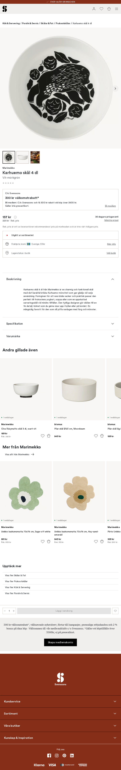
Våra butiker (12, 725)
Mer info (111, 244)
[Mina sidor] (94, 9)
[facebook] (49, 755)
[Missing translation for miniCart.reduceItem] (5, 611)
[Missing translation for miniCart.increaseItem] (14, 611)
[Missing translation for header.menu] (116, 9)
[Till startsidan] (5, 9)
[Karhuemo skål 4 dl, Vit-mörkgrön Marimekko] (60, 88)
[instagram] (57, 755)
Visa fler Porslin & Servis (17, 593)
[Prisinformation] (15, 217)
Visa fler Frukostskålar (16, 581)
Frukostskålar (63, 23)
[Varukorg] (109, 9)
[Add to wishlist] (42, 436)
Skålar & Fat (47, 23)
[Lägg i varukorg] (49, 436)
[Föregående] (6, 88)
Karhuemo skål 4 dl (82, 23)
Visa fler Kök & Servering (17, 587)
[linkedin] (72, 755)
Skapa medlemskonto (60, 642)
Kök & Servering (11, 23)
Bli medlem (110, 205)
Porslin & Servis (30, 23)
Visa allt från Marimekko (17, 454)
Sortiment (11, 713)
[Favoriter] (101, 9)
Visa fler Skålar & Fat (15, 575)
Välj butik (111, 253)
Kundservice (12, 701)
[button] (8, 183)
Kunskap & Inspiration (18, 737)
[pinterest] (64, 755)
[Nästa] (115, 88)
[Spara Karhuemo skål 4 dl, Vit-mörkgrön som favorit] (115, 611)
